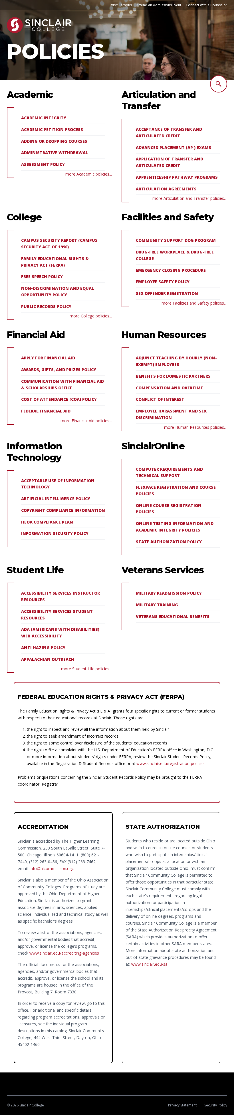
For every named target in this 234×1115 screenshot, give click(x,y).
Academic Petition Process (52, 129)
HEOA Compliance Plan (47, 522)
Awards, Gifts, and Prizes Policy (58, 369)
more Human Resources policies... (195, 427)
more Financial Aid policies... (86, 420)
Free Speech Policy (42, 276)
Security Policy (215, 1105)
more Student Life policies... (86, 668)
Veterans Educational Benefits (172, 616)
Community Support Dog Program (176, 240)
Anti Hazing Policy (43, 647)
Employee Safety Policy (162, 281)
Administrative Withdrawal (54, 152)
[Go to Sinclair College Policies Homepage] (39, 25)
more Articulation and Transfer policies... (189, 198)
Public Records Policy (46, 306)
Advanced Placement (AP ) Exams (173, 147)
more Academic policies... (88, 174)
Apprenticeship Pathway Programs (177, 177)
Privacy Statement (182, 1105)
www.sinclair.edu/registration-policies (170, 763)
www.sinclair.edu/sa (149, 964)
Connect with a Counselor (206, 5)
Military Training (157, 604)
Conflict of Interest (160, 399)
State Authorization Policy (169, 541)
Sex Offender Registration (167, 293)
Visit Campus (121, 5)
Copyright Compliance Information (63, 510)
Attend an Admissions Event (158, 5)
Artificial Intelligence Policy (55, 498)
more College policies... (91, 316)
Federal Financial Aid (45, 411)
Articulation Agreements (166, 189)
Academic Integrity (43, 117)
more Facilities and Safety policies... (194, 303)
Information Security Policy (54, 533)
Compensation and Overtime (169, 388)
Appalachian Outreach (47, 659)
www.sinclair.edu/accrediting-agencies (64, 953)
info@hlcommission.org (51, 868)
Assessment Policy (43, 164)
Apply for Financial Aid (48, 358)
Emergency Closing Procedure (171, 270)
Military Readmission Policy (169, 593)
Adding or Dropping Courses (54, 141)
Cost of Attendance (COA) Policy (59, 399)
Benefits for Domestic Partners (173, 376)
